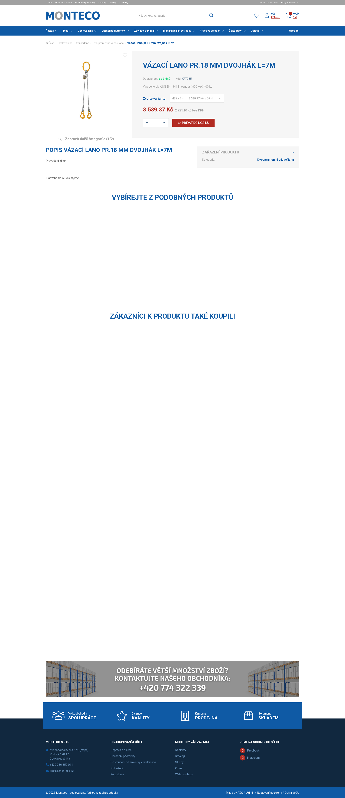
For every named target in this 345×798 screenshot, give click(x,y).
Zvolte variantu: (154, 98)
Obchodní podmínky (85, 2)
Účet (274, 14)
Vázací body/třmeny (113, 30)
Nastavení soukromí (269, 792)
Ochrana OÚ (292, 792)
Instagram (253, 757)
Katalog (102, 2)
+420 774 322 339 (269, 2)
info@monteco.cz (290, 2)
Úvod (51, 43)
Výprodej (293, 30)
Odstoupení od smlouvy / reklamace (133, 762)
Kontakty (123, 2)
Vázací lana (82, 43)
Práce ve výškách (210, 30)
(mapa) (84, 750)
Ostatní (255, 30)
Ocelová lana (85, 30)
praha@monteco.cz (62, 771)
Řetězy (50, 30)
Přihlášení (117, 768)
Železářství (235, 30)
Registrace (117, 774)
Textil (66, 30)
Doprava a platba (63, 2)
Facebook (253, 750)
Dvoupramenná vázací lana (108, 43)
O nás (49, 2)
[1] (211, 15)
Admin (250, 792)
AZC (240, 792)
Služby (113, 2)
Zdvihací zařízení (144, 30)
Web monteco (184, 774)
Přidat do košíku (195, 123)
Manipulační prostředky (177, 30)
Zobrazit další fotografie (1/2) (89, 139)
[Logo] (73, 15)
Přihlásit (275, 17)
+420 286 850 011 (61, 764)
